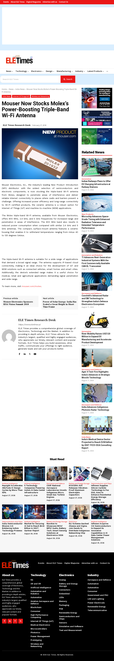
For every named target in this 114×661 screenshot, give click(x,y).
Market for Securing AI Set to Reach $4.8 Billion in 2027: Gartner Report (34, 527)
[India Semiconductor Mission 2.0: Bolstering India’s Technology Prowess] (12, 511)
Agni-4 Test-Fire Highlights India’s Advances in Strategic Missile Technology (96, 375)
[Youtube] (35, 353)
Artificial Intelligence (10, 483)
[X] (30, 353)
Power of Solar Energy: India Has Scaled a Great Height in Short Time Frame (59, 304)
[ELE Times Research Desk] (9, 336)
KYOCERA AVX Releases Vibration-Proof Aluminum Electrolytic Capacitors (78, 490)
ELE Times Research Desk (16, 125)
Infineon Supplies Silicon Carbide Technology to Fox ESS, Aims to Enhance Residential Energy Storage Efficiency (101, 492)
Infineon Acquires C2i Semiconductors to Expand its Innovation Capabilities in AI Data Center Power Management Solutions (101, 531)
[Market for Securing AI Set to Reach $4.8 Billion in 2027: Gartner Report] (34, 511)
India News (20, 89)
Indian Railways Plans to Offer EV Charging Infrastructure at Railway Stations (96, 184)
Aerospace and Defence (91, 293)
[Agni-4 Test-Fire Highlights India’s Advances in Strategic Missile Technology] (97, 358)
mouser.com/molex (31, 286)
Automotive (86, 179)
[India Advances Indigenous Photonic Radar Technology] (97, 393)
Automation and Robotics (92, 255)
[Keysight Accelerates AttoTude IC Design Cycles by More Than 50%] (12, 473)
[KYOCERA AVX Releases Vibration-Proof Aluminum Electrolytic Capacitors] (79, 473)
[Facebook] (19, 353)
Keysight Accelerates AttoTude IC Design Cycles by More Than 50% (12, 489)
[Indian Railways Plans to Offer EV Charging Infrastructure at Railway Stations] (97, 167)
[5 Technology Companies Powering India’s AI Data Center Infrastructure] (34, 473)
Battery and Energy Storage (79, 483)
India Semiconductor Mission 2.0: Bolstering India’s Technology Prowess (12, 527)
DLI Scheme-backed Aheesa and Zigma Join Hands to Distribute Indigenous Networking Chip (79, 528)
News (11, 89)
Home (4, 89)
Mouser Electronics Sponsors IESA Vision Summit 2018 (18, 303)
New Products (88, 214)
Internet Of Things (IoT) (21, 96)
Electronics (73, 521)
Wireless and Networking (40, 96)
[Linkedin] (24, 353)
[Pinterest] (15, 621)
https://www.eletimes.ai (29, 324)
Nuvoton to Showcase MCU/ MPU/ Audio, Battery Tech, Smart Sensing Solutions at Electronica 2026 (57, 529)
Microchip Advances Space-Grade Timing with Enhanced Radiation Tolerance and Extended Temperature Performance (96, 222)
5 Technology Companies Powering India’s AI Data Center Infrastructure (34, 489)
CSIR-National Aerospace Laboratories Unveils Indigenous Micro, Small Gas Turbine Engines (57, 491)
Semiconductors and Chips (101, 483)
